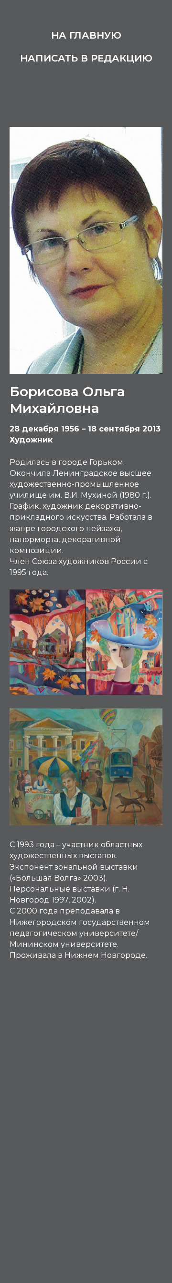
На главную (86, 35)
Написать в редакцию (86, 58)
